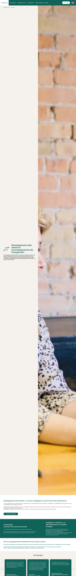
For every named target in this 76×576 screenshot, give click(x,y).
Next (73, 569)
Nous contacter (66, 2)
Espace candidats (38, 2)
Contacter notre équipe (11, 513)
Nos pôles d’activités (21, 2)
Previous (2, 569)
